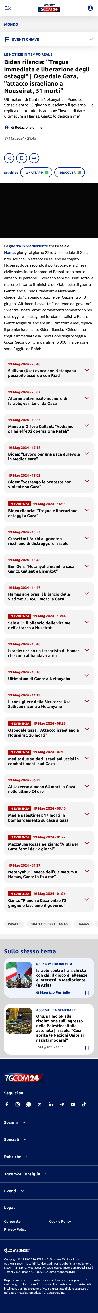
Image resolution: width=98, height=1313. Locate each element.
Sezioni (11, 1122)
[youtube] (72, 1104)
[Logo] (49, 8)
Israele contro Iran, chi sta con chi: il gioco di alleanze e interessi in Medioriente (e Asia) (61, 977)
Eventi (10, 1191)
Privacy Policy (15, 1229)
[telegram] (61, 1104)
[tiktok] (83, 1104)
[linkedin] (50, 1104)
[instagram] (17, 1104)
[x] (39, 1104)
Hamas (10, 252)
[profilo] (90, 8)
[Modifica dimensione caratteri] (34, 158)
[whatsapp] (28, 1104)
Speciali (11, 1139)
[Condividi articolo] (9, 158)
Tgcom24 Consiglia (22, 1174)
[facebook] (6, 1104)
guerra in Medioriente (28, 245)
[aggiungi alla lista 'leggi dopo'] (21, 158)
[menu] (7, 8)
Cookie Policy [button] (60, 1221)
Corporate (12, 1221)
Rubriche (12, 1156)
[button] (49, 8)
